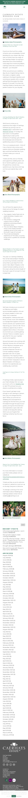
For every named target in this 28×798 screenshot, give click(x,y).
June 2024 (6, 607)
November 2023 (8, 623)
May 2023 (6, 636)
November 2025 (8, 575)
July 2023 (6, 632)
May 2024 (6, 609)
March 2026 (6, 566)
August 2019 (7, 721)
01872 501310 (6, 760)
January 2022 (7, 667)
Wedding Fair (7, 129)
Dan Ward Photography (12, 194)
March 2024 (6, 614)
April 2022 (6, 661)
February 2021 (7, 685)
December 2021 (8, 670)
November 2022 (8, 647)
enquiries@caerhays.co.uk (10, 761)
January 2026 (7, 571)
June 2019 (6, 726)
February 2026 (7, 569)
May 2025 (6, 587)
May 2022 (6, 658)
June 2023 (6, 634)
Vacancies (5, 770)
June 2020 (6, 703)
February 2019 (7, 735)
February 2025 (7, 593)
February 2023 (7, 643)
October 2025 (7, 578)
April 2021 (6, 681)
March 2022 (6, 663)
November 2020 (8, 692)
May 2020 (6, 706)
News (21, 19)
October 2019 (7, 719)
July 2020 (6, 701)
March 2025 (6, 591)
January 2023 (7, 645)
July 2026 (6, 557)
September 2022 (8, 652)
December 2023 (8, 620)
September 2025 (8, 580)
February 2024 (7, 616)
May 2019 (6, 728)
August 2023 (7, 629)
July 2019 (6, 723)
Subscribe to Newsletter (9, 771)
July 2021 (6, 676)
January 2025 (7, 596)
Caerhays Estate (8, 19)
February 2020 (7, 712)
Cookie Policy (6, 775)
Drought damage (8, 546)
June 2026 (6, 560)
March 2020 (6, 710)
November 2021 (8, 672)
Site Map (5, 776)
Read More (18, 796)
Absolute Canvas (8, 131)
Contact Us (6, 769)
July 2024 (6, 605)
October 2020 (7, 694)
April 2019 (6, 730)
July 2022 (6, 654)
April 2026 (6, 564)
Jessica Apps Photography (13, 42)
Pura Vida (8, 111)
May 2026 (6, 562)
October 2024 (7, 598)
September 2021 (8, 674)
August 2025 (7, 582)
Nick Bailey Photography (12, 458)
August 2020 (7, 699)
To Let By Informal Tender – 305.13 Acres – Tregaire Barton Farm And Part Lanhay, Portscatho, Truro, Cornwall (14, 541)
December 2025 (8, 573)
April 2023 (6, 638)
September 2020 (8, 697)
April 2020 (6, 708)
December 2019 (8, 715)
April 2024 (6, 611)
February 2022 (7, 665)
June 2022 (6, 656)
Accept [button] (13, 796)
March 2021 (6, 683)
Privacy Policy (6, 774)
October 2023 (7, 625)
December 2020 (8, 690)
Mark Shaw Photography (13, 296)
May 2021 (6, 679)
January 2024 (7, 618)
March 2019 (6, 732)
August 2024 (7, 602)
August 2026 (7, 555)
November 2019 (8, 717)
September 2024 (8, 600)
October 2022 (7, 649)
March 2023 (6, 640)
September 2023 (8, 627)
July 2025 (6, 584)
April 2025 (6, 589)
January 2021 (7, 688)
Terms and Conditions (8, 773)
